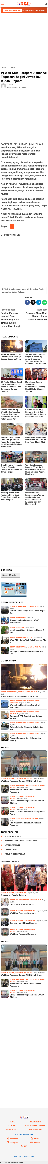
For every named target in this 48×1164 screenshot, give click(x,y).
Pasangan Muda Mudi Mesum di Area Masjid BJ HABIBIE (36, 314)
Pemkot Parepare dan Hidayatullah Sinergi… (25, 739)
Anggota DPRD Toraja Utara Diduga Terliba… (26, 717)
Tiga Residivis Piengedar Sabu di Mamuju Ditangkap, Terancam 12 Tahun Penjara (12, 468)
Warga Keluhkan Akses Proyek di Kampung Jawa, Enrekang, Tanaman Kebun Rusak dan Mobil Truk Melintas (35, 359)
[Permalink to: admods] (3, 85)
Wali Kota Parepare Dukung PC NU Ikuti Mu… (21, 781)
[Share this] (27, 302)
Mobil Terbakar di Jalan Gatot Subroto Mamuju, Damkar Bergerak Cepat (11, 356)
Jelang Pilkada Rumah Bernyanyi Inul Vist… (26, 652)
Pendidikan (20, 818)
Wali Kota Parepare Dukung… (23, 913)
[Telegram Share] (38, 302)
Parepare (10, 779)
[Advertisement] (24, 39)
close (27, 1117)
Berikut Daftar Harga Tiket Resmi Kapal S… (27, 612)
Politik (30, 638)
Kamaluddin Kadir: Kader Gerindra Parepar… (25, 790)
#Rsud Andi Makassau (15, 854)
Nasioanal (20, 785)
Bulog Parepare (22, 900)
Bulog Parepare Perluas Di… (22, 904)
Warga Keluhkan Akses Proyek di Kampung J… (25, 706)
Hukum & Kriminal (34, 647)
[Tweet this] (33, 302)
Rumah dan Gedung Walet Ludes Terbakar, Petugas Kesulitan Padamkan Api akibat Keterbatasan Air (10, 414)
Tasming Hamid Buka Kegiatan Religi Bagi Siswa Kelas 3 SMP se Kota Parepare (10, 496)
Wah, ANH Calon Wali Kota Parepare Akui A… (28, 641)
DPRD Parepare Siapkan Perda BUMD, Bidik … (27, 801)
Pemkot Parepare (13, 836)
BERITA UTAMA (21, 606)
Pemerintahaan (10, 861)
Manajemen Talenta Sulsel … (13, 895)
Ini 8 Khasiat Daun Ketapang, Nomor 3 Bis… (27, 631)
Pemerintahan (20, 779)
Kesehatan (20, 628)
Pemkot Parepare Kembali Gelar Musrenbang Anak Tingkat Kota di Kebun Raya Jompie (11, 318)
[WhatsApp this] (44, 302)
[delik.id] (24, 3)
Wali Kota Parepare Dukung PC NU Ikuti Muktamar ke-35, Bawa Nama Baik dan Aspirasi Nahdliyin (35, 469)
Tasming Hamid (11, 849)
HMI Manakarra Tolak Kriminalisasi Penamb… (25, 824)
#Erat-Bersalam (12, 845)
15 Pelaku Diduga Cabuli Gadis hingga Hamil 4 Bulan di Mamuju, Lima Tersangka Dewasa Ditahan (11, 386)
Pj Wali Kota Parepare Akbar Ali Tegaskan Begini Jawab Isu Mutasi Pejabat (23, 290)
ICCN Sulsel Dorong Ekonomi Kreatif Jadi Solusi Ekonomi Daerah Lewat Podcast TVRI (35, 413)
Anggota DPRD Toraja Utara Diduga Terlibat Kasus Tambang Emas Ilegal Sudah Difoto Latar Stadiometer (12, 442)
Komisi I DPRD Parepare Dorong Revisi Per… (27, 813)
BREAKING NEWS (33, 606)
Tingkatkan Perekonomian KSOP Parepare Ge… (24, 621)
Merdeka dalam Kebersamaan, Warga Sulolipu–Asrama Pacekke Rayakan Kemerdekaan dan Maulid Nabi (34, 498)
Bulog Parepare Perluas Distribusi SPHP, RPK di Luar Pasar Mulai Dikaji (35, 439)
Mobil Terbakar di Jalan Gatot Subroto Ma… (20, 696)
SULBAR (34, 692)
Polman (35, 818)
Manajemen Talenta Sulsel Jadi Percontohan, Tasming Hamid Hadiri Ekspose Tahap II (35, 386)
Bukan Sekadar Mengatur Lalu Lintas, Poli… (26, 728)
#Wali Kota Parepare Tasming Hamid (21, 840)
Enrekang (14, 703)
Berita (12, 606)
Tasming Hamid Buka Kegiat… (23, 923)
